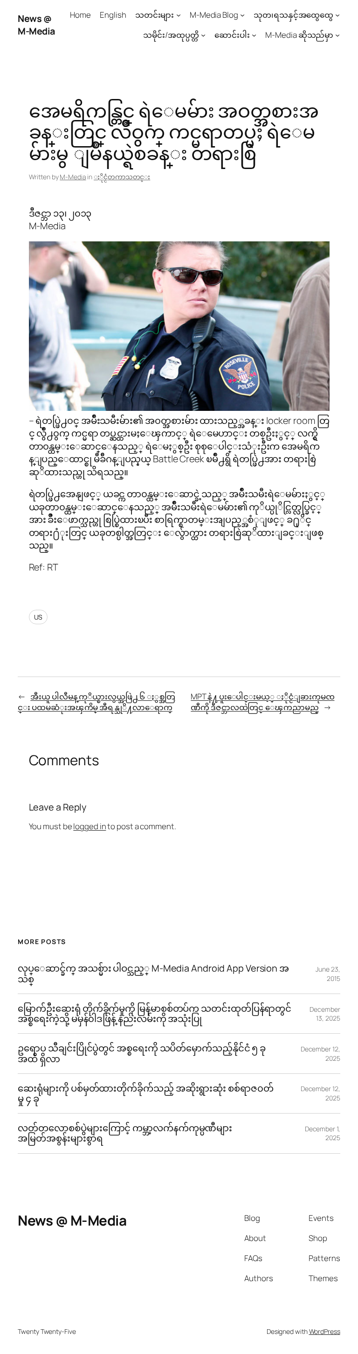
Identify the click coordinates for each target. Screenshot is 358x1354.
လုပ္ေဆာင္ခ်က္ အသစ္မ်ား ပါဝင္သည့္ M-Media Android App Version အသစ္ (153, 973)
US (38, 617)
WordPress (324, 1331)
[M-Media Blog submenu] (242, 15)
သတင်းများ (154, 14)
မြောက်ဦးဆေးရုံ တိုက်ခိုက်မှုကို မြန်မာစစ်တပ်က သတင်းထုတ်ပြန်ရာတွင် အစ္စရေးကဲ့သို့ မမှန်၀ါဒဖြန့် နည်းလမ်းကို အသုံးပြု (154, 1013)
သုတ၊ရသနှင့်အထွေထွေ (293, 14)
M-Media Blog (214, 14)
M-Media (73, 176)
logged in (89, 826)
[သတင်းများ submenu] (178, 15)
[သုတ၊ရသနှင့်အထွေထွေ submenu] (337, 15)
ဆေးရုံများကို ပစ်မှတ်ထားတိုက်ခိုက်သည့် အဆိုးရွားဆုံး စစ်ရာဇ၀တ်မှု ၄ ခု (145, 1093)
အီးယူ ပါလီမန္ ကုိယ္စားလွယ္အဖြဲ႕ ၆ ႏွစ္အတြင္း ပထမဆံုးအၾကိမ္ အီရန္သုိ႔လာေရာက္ (96, 702)
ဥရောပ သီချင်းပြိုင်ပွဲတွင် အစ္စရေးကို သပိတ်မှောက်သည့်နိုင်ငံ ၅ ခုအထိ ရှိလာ (142, 1053)
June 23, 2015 (328, 974)
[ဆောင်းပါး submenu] (254, 35)
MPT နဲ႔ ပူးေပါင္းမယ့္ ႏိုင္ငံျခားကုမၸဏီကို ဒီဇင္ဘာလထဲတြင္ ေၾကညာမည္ (262, 702)
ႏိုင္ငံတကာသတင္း (122, 176)
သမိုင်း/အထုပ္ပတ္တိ (171, 34)
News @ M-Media (36, 25)
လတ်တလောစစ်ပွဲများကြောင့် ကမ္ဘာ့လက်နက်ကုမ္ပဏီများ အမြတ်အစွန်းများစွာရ (125, 1133)
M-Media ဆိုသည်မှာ (299, 34)
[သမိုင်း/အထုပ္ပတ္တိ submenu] (203, 35)
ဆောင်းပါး (232, 34)
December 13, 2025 (325, 1014)
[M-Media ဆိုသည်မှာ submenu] (337, 35)
